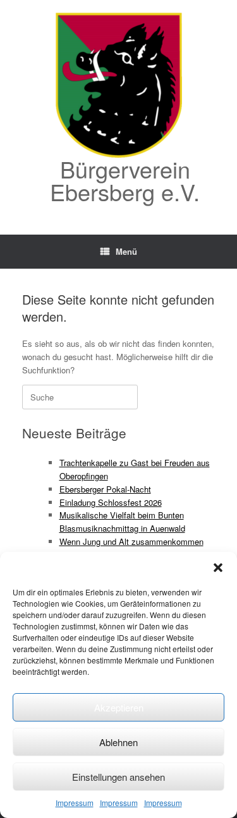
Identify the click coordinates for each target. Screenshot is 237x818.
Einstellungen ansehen (118, 776)
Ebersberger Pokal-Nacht (105, 489)
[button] (218, 567)
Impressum (75, 802)
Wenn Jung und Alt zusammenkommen (131, 541)
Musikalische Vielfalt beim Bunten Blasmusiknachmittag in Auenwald (122, 521)
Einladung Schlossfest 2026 (110, 502)
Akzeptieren (118, 707)
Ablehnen (118, 742)
